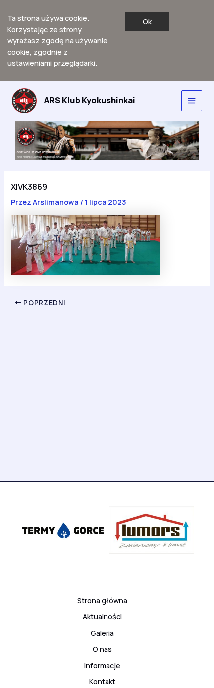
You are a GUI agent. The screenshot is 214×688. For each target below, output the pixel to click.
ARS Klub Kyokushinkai (89, 100)
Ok (147, 21)
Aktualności (102, 616)
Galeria (102, 633)
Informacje (102, 665)
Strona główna (102, 600)
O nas (102, 649)
